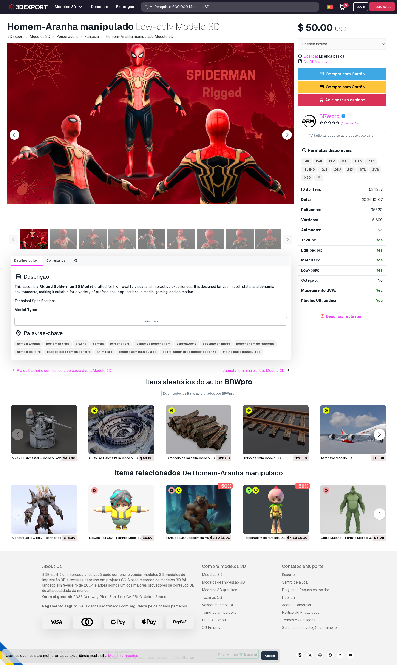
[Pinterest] (320, 655)
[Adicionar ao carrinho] (61, 448)
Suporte (288, 574)
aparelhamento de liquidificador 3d (189, 352)
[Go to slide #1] (34, 239)
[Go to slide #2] (63, 239)
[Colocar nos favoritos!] (70, 448)
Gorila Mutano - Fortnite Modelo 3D (347, 538)
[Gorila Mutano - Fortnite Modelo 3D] (353, 509)
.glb (324, 169)
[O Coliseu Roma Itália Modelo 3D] (121, 429)
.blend (309, 169)
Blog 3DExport (214, 620)
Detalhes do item (26, 260)
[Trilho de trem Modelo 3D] (276, 429)
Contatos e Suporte (302, 566)
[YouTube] (350, 655)
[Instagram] (299, 655)
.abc (371, 161)
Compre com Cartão (345, 74)
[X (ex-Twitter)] (310, 655)
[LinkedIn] (340, 655)
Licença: (310, 56)
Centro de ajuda (295, 582)
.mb (306, 161)
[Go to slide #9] (269, 239)
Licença (288, 597)
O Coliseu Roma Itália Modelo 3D (113, 458)
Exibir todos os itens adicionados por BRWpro (198, 393)
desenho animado (216, 344)
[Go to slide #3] (93, 239)
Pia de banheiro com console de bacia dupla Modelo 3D (64, 370)
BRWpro (329, 116)
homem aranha (28, 344)
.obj (337, 169)
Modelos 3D (212, 574)
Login (360, 7)
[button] (379, 434)
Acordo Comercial (296, 605)
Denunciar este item (345, 316)
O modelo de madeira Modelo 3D (190, 458)
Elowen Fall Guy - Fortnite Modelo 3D (117, 538)
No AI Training (315, 61)
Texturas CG (212, 597)
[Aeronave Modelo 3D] (353, 429)
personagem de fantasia (255, 344)
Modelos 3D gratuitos (219, 589)
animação (104, 352)
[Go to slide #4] (122, 239)
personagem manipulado (137, 352)
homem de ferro (29, 352)
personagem (119, 344)
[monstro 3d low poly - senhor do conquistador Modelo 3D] (44, 509)
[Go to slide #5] (151, 239)
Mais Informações (123, 655)
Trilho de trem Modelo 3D (262, 458)
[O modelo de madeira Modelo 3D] (198, 429)
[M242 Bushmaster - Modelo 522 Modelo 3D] (44, 429)
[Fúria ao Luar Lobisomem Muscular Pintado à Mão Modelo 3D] (198, 509)
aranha (81, 344)
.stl (362, 169)
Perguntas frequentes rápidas (306, 589)
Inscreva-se (382, 7)
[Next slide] (287, 135)
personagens (186, 344)
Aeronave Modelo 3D (336, 458)
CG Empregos (213, 627)
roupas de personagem (152, 344)
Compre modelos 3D (224, 566)
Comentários (55, 260)
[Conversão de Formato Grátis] (319, 177)
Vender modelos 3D (218, 605)
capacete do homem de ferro (69, 352)
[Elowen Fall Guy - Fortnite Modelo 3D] (121, 509)
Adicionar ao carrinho (344, 100)
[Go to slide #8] (240, 239)
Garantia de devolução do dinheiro (309, 627)
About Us (52, 566)
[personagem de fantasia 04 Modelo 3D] (276, 509)
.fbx (331, 161)
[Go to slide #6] (181, 239)
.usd (358, 161)
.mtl (344, 161)
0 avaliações (351, 123)
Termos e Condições (298, 620)
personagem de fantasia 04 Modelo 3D (273, 538)
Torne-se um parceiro (219, 612)
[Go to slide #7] (210, 239)
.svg (375, 169)
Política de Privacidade (301, 612)
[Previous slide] (14, 135)
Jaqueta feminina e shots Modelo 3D (254, 370)
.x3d (307, 177)
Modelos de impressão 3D (223, 582)
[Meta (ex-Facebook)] (330, 655)
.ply (350, 169)
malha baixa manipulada (242, 352)
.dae (318, 161)
